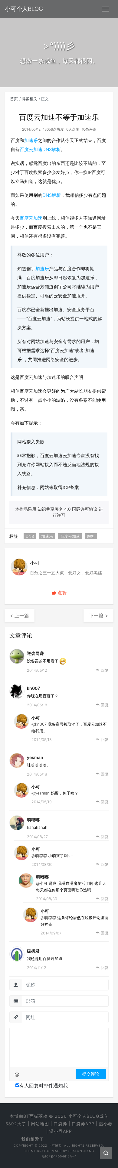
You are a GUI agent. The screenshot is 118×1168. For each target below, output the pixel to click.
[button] (59, 593)
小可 (35, 717)
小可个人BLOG (83, 1116)
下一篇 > (98, 615)
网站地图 (40, 1123)
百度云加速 (31, 149)
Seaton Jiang (81, 1151)
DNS (47, 149)
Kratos (44, 1151)
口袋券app (83, 1123)
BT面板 (30, 1116)
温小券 (106, 1123)
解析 (56, 149)
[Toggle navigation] (105, 9)
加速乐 (31, 140)
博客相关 (29, 98)
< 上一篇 (19, 615)
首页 (14, 98)
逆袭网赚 (35, 653)
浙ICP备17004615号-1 (59, 1156)
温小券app (60, 1131)
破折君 (33, 950)
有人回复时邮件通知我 (43, 1086)
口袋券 (60, 1123)
